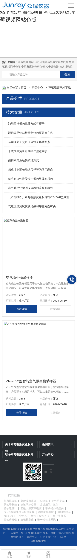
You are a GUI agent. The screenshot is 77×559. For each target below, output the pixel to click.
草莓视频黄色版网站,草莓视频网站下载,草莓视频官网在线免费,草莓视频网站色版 (38, 12)
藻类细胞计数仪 (49, 504)
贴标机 (44, 500)
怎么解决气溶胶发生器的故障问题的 (30, 178)
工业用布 (22, 515)
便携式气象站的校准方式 (23, 160)
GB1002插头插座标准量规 (19, 512)
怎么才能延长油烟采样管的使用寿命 (30, 169)
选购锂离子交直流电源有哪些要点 (29, 142)
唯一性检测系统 (46, 519)
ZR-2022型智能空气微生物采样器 (31, 381)
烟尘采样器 (59, 515)
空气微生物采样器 (19, 277)
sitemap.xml (38, 540)
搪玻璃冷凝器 (28, 504)
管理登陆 (32, 536)
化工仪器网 (59, 536)
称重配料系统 (46, 512)
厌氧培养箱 (10, 504)
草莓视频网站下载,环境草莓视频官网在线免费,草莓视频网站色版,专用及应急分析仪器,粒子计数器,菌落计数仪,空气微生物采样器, (38, 67)
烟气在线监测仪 (40, 515)
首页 (24, 87)
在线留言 (55, 309)
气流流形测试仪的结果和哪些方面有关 (32, 206)
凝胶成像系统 (28, 500)
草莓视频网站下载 (59, 87)
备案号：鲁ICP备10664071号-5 (29, 532)
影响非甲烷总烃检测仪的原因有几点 (30, 132)
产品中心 (38, 87)
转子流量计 (10, 508)
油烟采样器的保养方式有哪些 (26, 123)
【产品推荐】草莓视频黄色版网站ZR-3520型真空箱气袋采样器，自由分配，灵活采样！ (40, 197)
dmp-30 (8, 515)
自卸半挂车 (64, 512)
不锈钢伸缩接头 (54, 508)
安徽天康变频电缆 (31, 508)
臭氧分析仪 (10, 519)
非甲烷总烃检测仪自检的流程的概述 (30, 188)
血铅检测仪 (27, 519)
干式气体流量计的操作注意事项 (27, 151)
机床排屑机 (10, 500)
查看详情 (21, 309)
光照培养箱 (58, 500)
